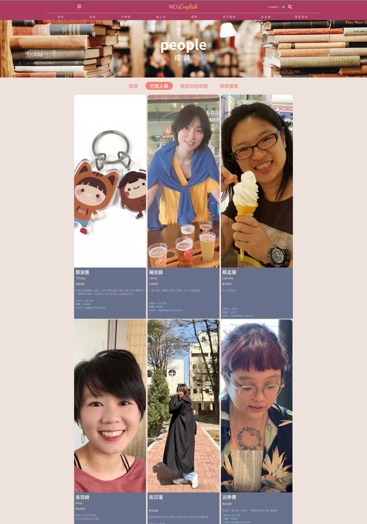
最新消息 (301, 17)
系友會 (266, 17)
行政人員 (159, 86)
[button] (290, 6)
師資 (133, 86)
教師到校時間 (194, 86)
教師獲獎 (229, 86)
